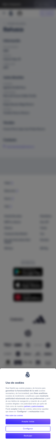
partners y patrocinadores (34, 406)
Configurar (28, 428)
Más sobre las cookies (14, 415)
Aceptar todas (28, 421)
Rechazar (28, 436)
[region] (28, 405)
